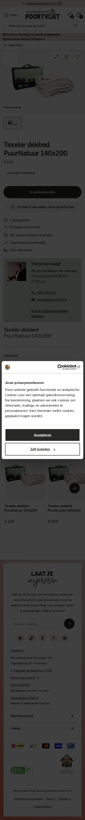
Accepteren (42, 435)
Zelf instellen (40, 449)
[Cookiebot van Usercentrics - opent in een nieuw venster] (61, 367)
